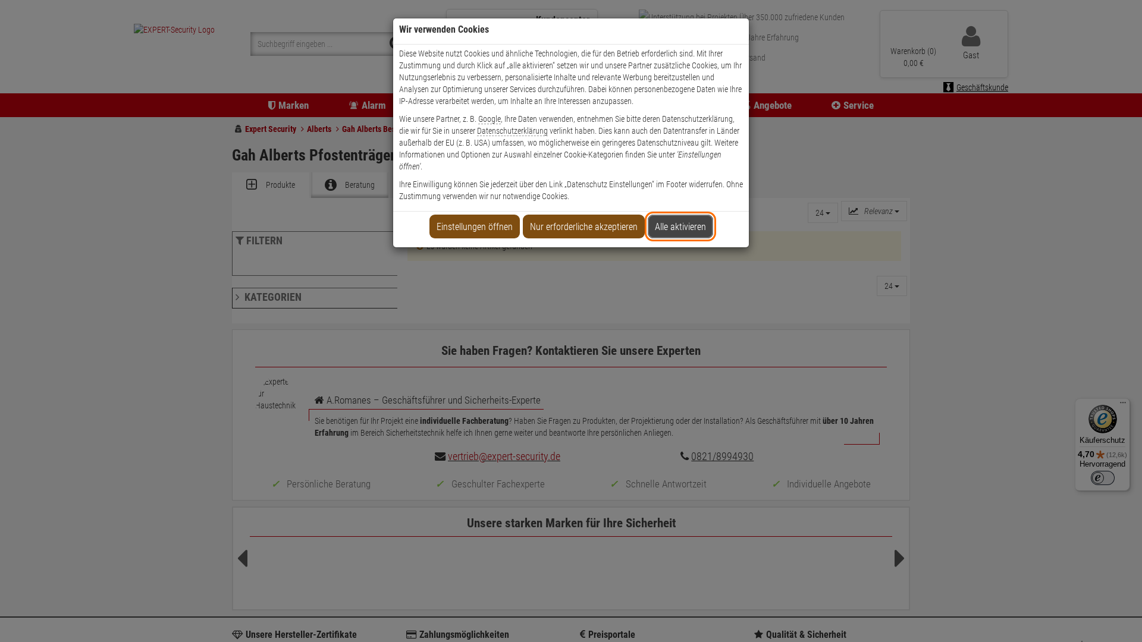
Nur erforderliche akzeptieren (584, 226)
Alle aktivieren (680, 226)
